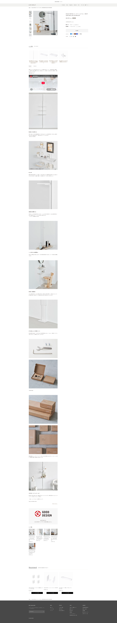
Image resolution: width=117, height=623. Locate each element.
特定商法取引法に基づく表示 (73, 615)
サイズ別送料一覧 (75, 24)
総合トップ (51, 607)
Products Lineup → (55, 503)
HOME (29, 7)
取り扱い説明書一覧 (61, 610)
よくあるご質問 (61, 607)
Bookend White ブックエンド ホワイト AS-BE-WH (51, 587)
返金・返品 (71, 610)
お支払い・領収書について (73, 607)
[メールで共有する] (75, 36)
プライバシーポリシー (72, 613)
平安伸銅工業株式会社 (85, 607)
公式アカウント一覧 (85, 613)
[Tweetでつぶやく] (73, 36)
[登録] (43, 611)
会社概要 (84, 610)
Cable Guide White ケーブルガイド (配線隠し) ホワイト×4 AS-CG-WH (36, 588)
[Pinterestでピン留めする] (71, 36)
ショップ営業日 (78, 26)
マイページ (51, 610)
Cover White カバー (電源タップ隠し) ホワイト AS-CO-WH (65, 588)
